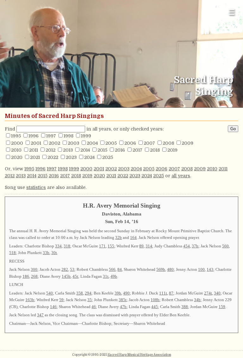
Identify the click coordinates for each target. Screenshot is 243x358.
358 (79, 293)
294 (88, 293)
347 (40, 314)
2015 (102, 150)
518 (12, 252)
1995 (16, 135)
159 (222, 306)
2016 (120, 150)
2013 (68, 150)
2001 (36, 143)
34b (197, 299)
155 (111, 246)
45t (75, 276)
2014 (85, 150)
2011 (33, 150)
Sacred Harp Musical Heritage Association (139, 354)
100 (201, 269)
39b (118, 293)
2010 (16, 150)
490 (126, 293)
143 (210, 269)
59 (61, 299)
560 (225, 246)
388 (184, 306)
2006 (130, 143)
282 (64, 269)
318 (67, 246)
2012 (50, 150)
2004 (92, 143)
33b (46, 252)
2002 (54, 143)
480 (170, 269)
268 (34, 276)
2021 (35, 157)
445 (154, 306)
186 (25, 276)
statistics (36, 187)
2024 (89, 157)
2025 (107, 157)
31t (106, 276)
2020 (16, 157)
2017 (137, 150)
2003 (73, 143)
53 (72, 269)
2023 (71, 157)
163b (29, 299)
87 (171, 293)
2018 (155, 150)
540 (49, 293)
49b (113, 276)
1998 (68, 135)
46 (93, 306)
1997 (51, 135)
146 (53, 306)
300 (34, 269)
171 (102, 246)
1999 (86, 135)
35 (89, 299)
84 (119, 269)
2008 (168, 143)
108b (155, 299)
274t (208, 293)
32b (118, 237)
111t (163, 293)
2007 (149, 143)
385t (123, 299)
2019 (172, 150)
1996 (33, 135)
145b (66, 276)
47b (123, 306)
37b (195, 246)
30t (54, 252)
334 (58, 246)
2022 (52, 157)
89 (141, 246)
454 (186, 246)
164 (133, 237)
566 (112, 269)
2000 (17, 143)
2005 (111, 143)
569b (160, 269)
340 (217, 293)
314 (149, 246)
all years (180, 175)
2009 (187, 143)
